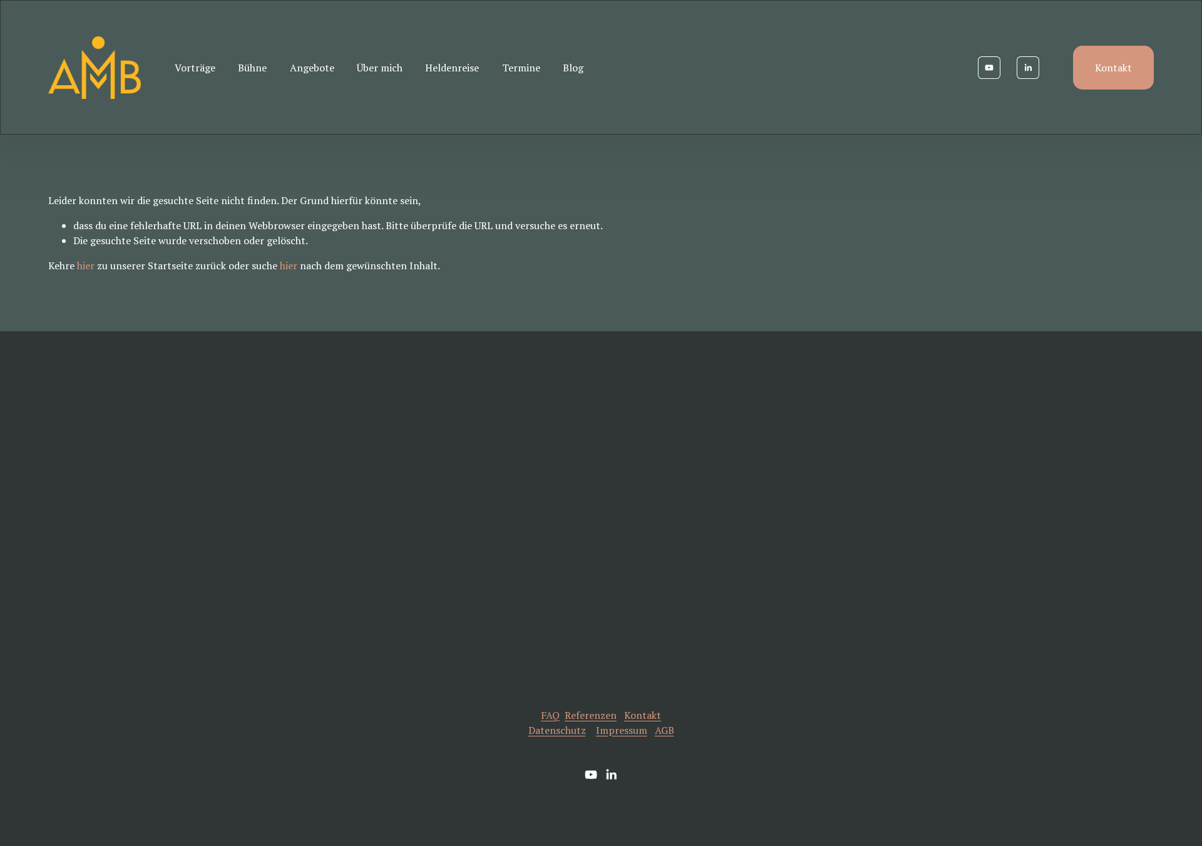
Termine (521, 68)
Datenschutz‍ (557, 730)
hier (86, 265)
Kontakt (1113, 68)
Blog (573, 68)
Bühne (252, 68)
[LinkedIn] (1028, 67)
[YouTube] (989, 67)
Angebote (312, 68)
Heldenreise (452, 68)
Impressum (621, 730)
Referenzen (591, 715)
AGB (664, 730)
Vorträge (195, 68)
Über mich (380, 68)
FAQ (550, 715)
